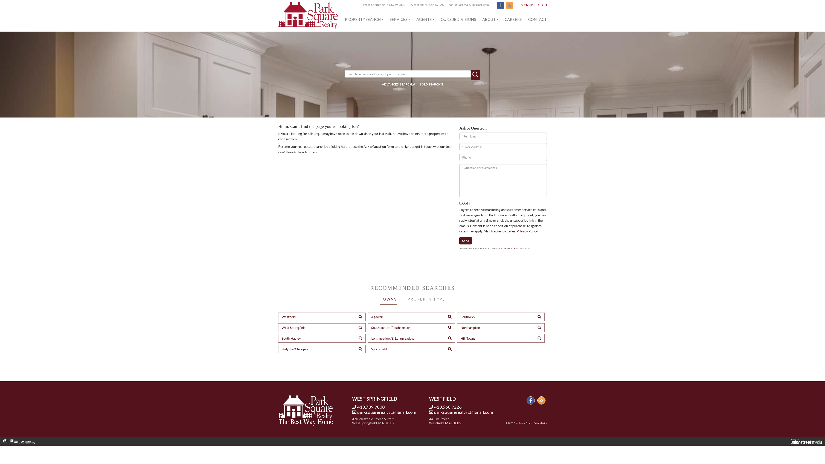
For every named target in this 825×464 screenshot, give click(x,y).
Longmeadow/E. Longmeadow (392, 338)
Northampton (470, 328)
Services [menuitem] (398, 19)
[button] (475, 75)
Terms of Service (519, 248)
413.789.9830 (396, 4)
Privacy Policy (527, 231)
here (344, 146)
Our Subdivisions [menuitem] (458, 19)
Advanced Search (397, 84)
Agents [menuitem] (424, 19)
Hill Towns (468, 338)
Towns (388, 299)
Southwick (468, 317)
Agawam (377, 317)
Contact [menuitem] (537, 19)
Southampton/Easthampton (391, 328)
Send (465, 241)
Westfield (289, 317)
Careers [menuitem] (513, 19)
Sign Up (527, 5)
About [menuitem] (489, 19)
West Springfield (294, 328)
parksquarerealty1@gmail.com (469, 4)
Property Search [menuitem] (363, 19)
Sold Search (430, 84)
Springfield (379, 349)
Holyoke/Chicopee (295, 349)
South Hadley (291, 338)
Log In (542, 5)
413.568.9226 (434, 4)
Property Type (426, 299)
